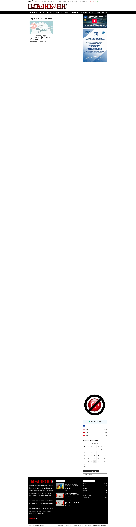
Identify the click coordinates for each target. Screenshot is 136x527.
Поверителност (61, 525)
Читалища (75, 12)
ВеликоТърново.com (78, 525)
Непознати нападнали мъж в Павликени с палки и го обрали (72, 495)
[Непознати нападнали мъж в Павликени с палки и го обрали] (60, 495)
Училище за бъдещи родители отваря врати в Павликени (40, 38)
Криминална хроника (88, 485)
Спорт (41, 12)
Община (69, 1)
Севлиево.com (96, 525)
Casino (58, 12)
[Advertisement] (89, 6)
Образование (86, 497)
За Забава (49, 12)
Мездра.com (104, 525)
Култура (85, 488)
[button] (106, 13)
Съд (87, 1)
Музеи (66, 12)
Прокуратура (82, 1)
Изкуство (85, 493)
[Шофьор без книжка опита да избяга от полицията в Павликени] (60, 503)
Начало (31, 16)
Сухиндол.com (88, 525)
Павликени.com (33, 41)
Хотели (83, 12)
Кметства (74, 1)
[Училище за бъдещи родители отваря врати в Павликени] (41, 27)
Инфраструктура (87, 495)
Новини (32, 12)
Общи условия (69, 525)
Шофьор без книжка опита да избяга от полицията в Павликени (72, 502)
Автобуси (59, 1)
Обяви (91, 12)
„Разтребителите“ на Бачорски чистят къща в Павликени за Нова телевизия (71, 486)
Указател (100, 12)
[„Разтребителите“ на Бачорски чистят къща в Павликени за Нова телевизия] (60, 486)
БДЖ (64, 1)
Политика (85, 490)
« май (84, 466)
